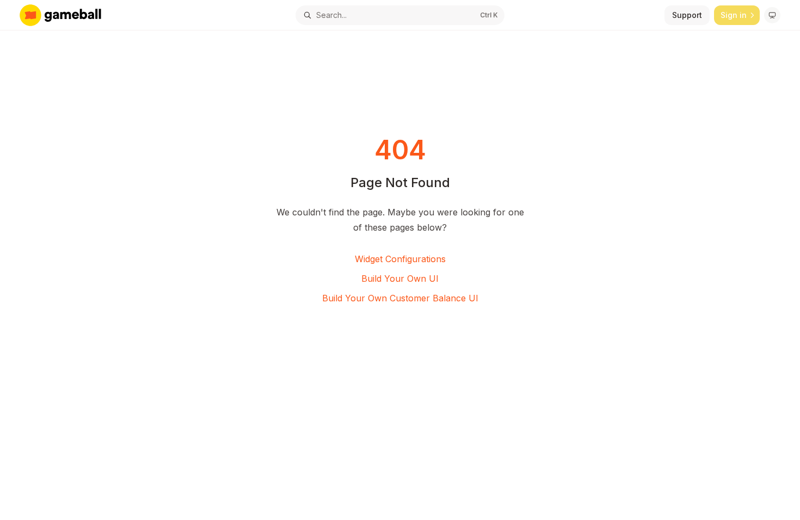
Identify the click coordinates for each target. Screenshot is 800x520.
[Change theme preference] (772, 15)
